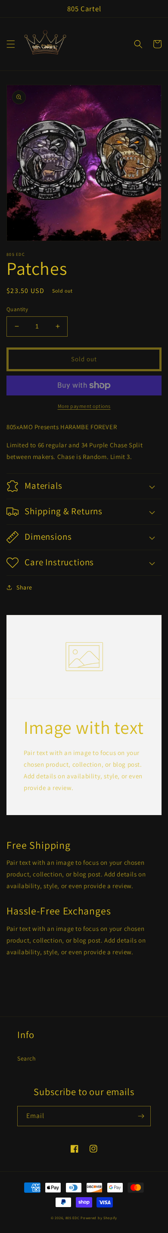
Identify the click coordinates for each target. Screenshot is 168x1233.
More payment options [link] (84, 406)
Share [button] (24, 587)
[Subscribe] (140, 1116)
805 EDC (72, 1217)
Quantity (17, 309)
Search (26, 1058)
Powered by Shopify (99, 1217)
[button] (10, 44)
